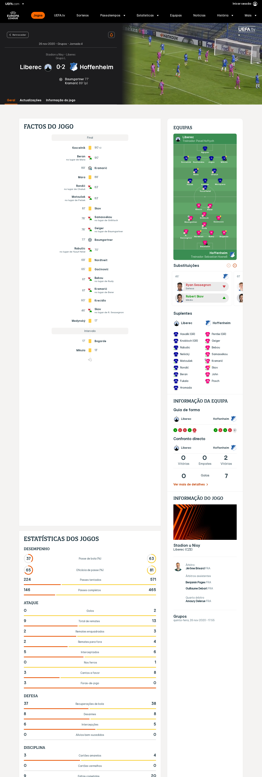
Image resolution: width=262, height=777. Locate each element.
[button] (113, 15)
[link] (38, 15)
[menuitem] (39, 15)
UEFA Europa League (13, 15)
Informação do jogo (60, 100)
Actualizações (30, 100)
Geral (11, 100)
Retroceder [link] (19, 34)
